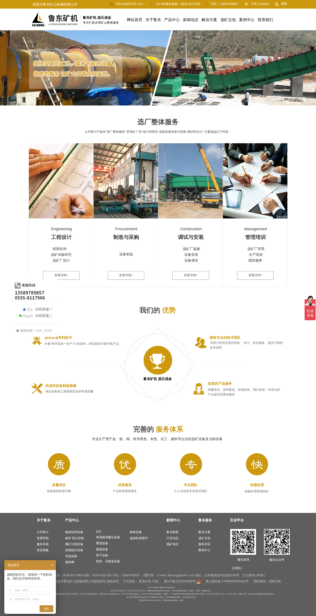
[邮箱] (113, 4)
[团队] (199, 343)
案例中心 (247, 20)
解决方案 (209, 20)
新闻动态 (190, 20)
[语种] (248, 4)
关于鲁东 (153, 20)
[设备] (37, 388)
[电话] (153, 4)
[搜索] (278, 4)
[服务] (199, 389)
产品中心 (172, 20)
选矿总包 (228, 20)
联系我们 (265, 20)
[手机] (207, 4)
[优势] (158, 361)
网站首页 (134, 20)
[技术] (37, 340)
